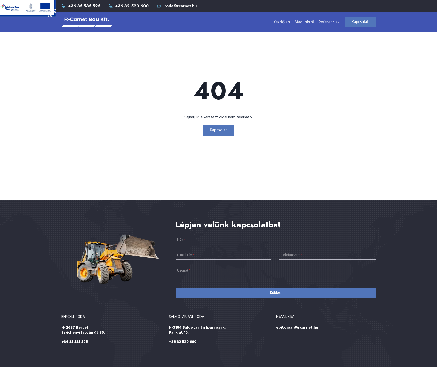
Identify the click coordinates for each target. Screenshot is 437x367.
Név (181, 239)
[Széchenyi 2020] (28, 8)
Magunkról (304, 22)
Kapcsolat (360, 22)
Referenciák (329, 22)
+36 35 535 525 (74, 342)
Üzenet (183, 270)
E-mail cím (185, 255)
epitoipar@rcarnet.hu (297, 327)
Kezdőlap (281, 22)
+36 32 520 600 (182, 342)
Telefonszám (291, 255)
